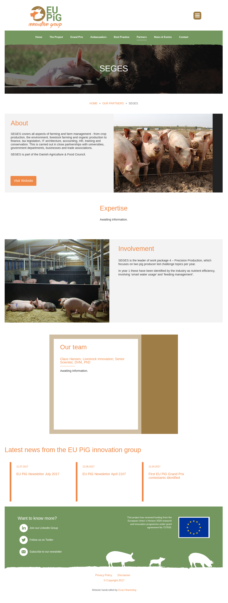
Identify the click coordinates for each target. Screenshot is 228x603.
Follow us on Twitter (41, 539)
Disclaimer (124, 575)
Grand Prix (76, 37)
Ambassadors (98, 37)
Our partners (113, 103)
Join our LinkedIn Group (44, 528)
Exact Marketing (127, 589)
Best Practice (121, 37)
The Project (56, 37)
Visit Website (23, 180)
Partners (142, 37)
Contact (183, 37)
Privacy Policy (103, 575)
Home (38, 37)
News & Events (163, 37)
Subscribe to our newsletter (46, 551)
